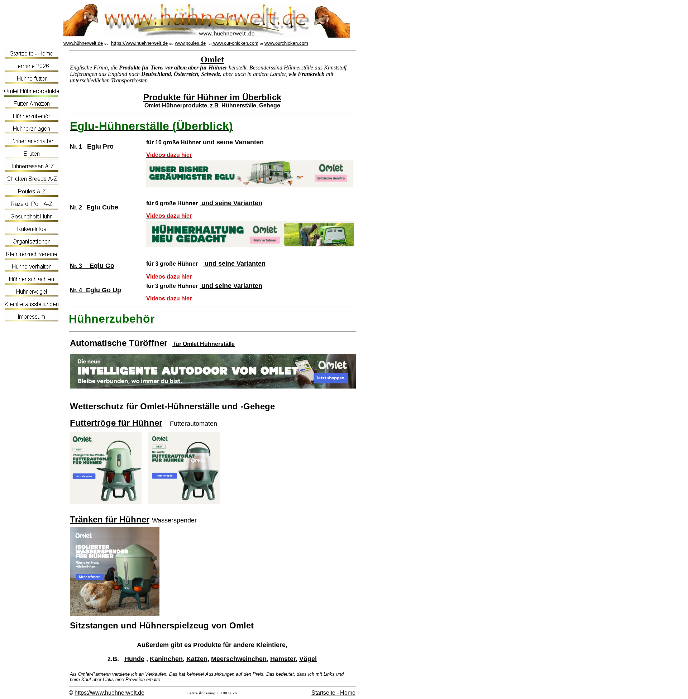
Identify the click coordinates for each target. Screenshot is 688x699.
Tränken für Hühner (109, 519)
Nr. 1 (92, 147)
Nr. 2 (94, 207)
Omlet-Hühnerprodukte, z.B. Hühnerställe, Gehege (212, 105)
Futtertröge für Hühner (116, 423)
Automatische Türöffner (118, 343)
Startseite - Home (333, 693)
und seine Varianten (233, 142)
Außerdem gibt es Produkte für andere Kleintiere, (212, 645)
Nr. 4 (95, 290)
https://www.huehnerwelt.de (139, 43)
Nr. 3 (92, 266)
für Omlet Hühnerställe (203, 344)
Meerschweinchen (239, 658)
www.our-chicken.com (235, 43)
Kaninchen (166, 658)
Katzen (196, 658)
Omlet (212, 59)
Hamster (283, 658)
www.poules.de (190, 43)
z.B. (113, 658)
